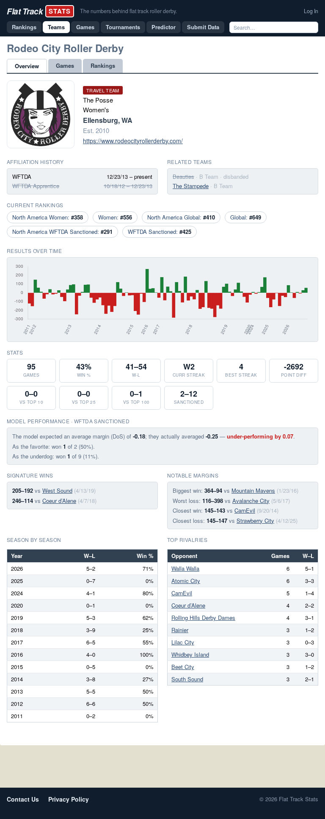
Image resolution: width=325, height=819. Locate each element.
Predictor (163, 27)
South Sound (187, 679)
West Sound (57, 490)
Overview (27, 66)
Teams (56, 27)
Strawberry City (255, 520)
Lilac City (182, 642)
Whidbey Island (190, 654)
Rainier (179, 630)
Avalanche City (251, 501)
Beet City (182, 667)
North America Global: (181, 217)
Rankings (24, 27)
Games (85, 27)
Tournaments (123, 27)
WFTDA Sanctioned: (159, 232)
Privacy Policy (68, 799)
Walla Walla (185, 568)
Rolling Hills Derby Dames (203, 618)
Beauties (183, 176)
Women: (115, 217)
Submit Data (203, 27)
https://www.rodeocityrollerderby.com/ (133, 140)
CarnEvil (244, 510)
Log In (311, 11)
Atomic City (185, 581)
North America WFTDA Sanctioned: (62, 232)
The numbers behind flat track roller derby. (128, 11)
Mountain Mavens (253, 490)
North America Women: (47, 217)
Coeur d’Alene (59, 501)
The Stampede (191, 186)
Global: (245, 217)
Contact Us (23, 799)
